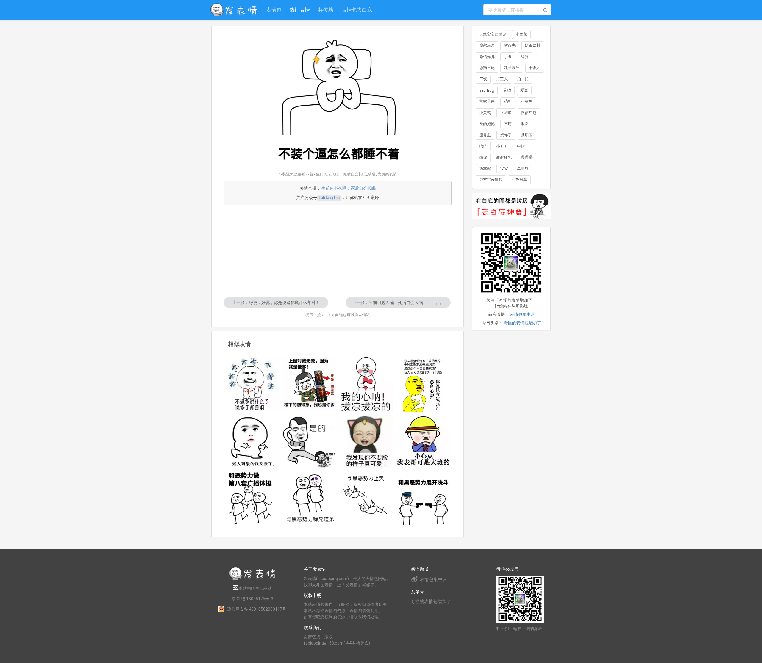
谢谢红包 (504, 157)
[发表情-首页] (233, 10)
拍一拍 (523, 79)
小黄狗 (527, 101)
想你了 (506, 135)
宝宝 (504, 168)
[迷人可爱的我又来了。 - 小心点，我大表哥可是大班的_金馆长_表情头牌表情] (252, 441)
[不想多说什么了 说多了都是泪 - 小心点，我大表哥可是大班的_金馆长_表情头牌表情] (252, 384)
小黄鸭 (485, 112)
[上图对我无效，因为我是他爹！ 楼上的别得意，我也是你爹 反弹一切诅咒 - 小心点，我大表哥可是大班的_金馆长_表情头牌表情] (309, 384)
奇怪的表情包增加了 (522, 322)
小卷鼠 (521, 34)
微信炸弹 (487, 56)
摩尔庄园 (487, 45)
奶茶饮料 (532, 45)
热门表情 (300, 10)
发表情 (310, 578)
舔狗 (525, 56)
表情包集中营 (522, 314)
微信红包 (528, 112)
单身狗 (523, 168)
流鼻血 (485, 135)
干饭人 (534, 67)
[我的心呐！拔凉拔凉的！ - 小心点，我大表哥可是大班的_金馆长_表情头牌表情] (366, 384)
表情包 (273, 10)
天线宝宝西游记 (492, 34)
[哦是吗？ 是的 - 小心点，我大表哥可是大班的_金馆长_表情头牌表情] (309, 441)
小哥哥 (502, 146)
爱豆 (524, 90)
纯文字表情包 (490, 179)
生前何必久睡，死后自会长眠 (348, 188)
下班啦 (506, 112)
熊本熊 (485, 168)
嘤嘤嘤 (527, 157)
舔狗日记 (487, 67)
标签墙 (325, 10)
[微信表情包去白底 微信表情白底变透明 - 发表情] (511, 221)
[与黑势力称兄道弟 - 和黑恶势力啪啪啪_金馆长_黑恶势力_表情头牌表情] (309, 498)
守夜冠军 (519, 179)
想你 (483, 157)
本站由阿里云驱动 (255, 588)
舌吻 (507, 90)
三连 (508, 123)
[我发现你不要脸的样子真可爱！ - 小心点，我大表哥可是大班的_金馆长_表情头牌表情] (366, 441)
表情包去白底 (357, 10)
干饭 (483, 79)
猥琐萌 (527, 135)
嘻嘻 (483, 146)
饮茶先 (510, 45)
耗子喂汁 (511, 67)
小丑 (508, 56)
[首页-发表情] (252, 579)
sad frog (486, 90)
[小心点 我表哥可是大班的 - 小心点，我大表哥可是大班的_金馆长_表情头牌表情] (423, 441)
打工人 (502, 79)
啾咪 (525, 123)
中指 (521, 146)
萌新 (508, 101)
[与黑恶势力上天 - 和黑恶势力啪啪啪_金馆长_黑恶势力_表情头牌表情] (366, 498)
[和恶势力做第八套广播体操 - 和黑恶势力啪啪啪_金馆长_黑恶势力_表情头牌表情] (252, 498)
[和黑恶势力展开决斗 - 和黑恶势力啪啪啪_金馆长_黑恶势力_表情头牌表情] (423, 498)
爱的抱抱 (487, 123)
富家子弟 (487, 101)
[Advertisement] (338, 251)
